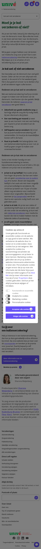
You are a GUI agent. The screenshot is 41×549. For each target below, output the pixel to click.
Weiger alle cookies (20, 316)
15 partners (23, 278)
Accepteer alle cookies (20, 309)
